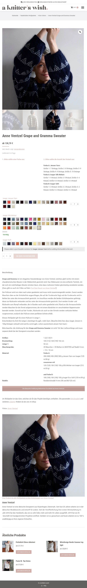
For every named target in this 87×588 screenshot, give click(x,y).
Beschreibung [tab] (7, 272)
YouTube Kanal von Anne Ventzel (43, 288)
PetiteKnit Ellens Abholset (25, 542)
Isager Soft (7, 240)
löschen (4, 231)
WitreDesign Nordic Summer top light (71, 543)
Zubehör (12, 402)
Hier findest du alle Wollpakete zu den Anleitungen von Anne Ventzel (28, 498)
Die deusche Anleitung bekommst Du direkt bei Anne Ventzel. (43, 388)
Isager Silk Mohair (10, 215)
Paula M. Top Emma (23, 561)
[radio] (4, 202)
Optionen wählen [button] (23, 552)
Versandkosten (19, 149)
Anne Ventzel (13, 408)
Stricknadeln (75, 399)
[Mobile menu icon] (83, 8)
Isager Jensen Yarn (10, 198)
